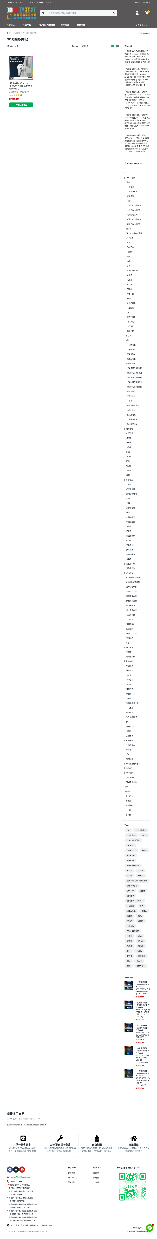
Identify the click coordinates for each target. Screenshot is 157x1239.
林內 (141, 906)
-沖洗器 (128, 684)
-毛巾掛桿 (129, 680)
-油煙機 (128, 438)
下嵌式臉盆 (131, 345)
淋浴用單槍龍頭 (133, 931)
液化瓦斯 (130, 926)
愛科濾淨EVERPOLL (135, 901)
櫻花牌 (129, 921)
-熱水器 (128, 754)
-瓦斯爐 (128, 457)
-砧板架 (128, 531)
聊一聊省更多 (23, 1144)
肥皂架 (129, 298)
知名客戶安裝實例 (47, 25)
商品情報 (65, 25)
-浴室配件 (129, 238)
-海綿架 (128, 526)
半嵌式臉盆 (131, 350)
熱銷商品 (127, 791)
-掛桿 (128, 503)
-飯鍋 (128, 475)
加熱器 (128, 801)
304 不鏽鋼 (131, 835)
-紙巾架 (128, 540)
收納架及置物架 (133, 270)
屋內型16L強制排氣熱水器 (137, 881)
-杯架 (128, 512)
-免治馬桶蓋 (130, 745)
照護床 (129, 289)
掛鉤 (128, 266)
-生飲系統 (129, 629)
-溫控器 (128, 750)
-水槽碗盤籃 (130, 522)
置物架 (140, 946)
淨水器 (129, 936)
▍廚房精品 (128, 480)
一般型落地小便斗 (134, 210)
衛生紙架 (130, 308)
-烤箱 (128, 452)
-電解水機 (129, 638)
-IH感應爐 (129, 433)
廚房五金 (130, 891)
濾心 (140, 936)
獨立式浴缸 (131, 322)
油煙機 (140, 921)
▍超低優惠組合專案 (132, 764)
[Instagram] (16, 1169)
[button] (29, 2)
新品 (127, 643)
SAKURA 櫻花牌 (133, 866)
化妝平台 (130, 247)
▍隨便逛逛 (128, 768)
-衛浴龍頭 (129, 712)
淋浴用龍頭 (131, 410)
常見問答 (71, 1182)
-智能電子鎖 (130, 568)
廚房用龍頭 (131, 391)
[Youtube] (22, 1169)
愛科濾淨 (130, 896)
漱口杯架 (130, 284)
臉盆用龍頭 (131, 415)
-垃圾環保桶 (130, 489)
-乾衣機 (128, 652)
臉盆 (128, 951)
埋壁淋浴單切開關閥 (134, 377)
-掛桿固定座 (130, 508)
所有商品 (11, 25)
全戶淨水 (129, 796)
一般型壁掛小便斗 (134, 205)
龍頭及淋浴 (141, 966)
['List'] (117, 46)
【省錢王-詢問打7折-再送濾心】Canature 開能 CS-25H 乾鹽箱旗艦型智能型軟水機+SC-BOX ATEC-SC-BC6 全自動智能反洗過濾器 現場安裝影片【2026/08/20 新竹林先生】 (137, 121)
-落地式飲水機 (131, 633)
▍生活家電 (128, 647)
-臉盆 (128, 340)
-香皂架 (128, 731)
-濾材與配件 (130, 624)
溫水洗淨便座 (132, 191)
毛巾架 (129, 275)
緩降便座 (130, 196)
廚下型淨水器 (132, 886)
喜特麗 (129, 876)
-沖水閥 (128, 229)
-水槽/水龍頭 (130, 517)
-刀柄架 (128, 484)
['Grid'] (112, 46)
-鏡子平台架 (130, 726)
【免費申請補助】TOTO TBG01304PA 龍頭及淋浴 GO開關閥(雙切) (20, 86)
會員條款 (71, 1173)
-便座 (128, 182)
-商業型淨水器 (131, 596)
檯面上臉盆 (131, 359)
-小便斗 (128, 201)
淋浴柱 (129, 401)
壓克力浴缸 (131, 317)
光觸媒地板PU (132, 215)
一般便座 (130, 187)
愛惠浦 (142, 891)
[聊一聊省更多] (23, 1138)
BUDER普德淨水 (133, 840)
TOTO (129, 871)
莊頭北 (139, 951)
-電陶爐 (128, 471)
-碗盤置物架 (130, 536)
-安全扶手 (129, 670)
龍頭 (128, 966)
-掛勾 (128, 498)
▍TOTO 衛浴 (129, 178)
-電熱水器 (129, 759)
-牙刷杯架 (129, 689)
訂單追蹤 (96, 1182)
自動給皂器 (131, 303)
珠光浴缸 (130, 326)
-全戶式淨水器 (131, 587)
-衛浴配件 (129, 708)
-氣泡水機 (129, 619)
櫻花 (140, 916)
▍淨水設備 (128, 573)
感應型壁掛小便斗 (134, 219)
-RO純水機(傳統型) (133, 577)
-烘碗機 (128, 447)
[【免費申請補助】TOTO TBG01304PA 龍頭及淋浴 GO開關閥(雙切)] (21, 67)
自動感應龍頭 (132, 419)
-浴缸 (128, 312)
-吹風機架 (129, 666)
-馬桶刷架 (129, 736)
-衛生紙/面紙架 (131, 717)
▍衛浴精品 (128, 661)
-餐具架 (128, 559)
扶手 (128, 256)
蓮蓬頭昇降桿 (132, 424)
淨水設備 (129, 805)
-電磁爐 (128, 466)
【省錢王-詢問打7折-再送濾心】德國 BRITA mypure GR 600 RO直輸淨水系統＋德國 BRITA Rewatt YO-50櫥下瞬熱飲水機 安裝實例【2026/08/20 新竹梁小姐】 (137, 56)
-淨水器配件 (130, 778)
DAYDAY (130, 845)
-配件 (128, 461)
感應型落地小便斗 (134, 224)
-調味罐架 (129, 550)
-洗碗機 (128, 443)
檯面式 (144, 911)
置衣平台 (130, 294)
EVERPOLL (131, 850)
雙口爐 (129, 956)
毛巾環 (129, 280)
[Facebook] (10, 1169)
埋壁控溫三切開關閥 (134, 368)
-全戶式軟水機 (131, 591)
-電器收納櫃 (130, 657)
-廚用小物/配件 (131, 494)
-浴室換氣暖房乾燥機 (134, 233)
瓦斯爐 (129, 946)
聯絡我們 (96, 1178)
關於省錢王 (82, 25)
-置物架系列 (130, 545)
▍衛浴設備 (128, 740)
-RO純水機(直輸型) (133, 582)
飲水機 (139, 961)
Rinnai (144, 850)
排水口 (129, 261)
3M (128, 830)
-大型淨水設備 (131, 601)
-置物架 (128, 694)
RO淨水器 (131, 855)
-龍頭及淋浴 (130, 364)
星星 (126, 787)
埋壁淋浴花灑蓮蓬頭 (134, 382)
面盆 (128, 961)
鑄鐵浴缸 (130, 331)
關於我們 (96, 1173)
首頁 (8, 33)
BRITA (144, 835)
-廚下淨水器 (130, 605)
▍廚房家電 (128, 429)
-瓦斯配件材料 (131, 782)
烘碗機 (129, 941)
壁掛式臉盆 (131, 354)
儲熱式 (140, 871)
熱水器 (128, 810)
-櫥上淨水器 (130, 615)
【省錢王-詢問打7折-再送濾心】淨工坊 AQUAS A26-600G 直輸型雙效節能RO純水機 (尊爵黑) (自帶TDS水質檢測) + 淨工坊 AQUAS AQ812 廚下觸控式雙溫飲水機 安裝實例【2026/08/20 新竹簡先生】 (137, 100)
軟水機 (128, 815)
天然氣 (140, 876)
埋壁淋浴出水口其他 (134, 373)
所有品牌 (27, 25)
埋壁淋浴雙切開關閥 (134, 387)
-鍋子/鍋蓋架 (130, 554)
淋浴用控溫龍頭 (133, 405)
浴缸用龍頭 (131, 396)
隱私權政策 (72, 1178)
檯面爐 (129, 916)
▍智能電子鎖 (129, 564)
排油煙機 (130, 906)
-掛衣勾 (128, 675)
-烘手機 (128, 336)
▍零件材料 (128, 773)
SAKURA (130, 860)
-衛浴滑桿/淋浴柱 (132, 703)
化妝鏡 (129, 252)
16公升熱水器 (141, 830)
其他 (128, 243)
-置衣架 (128, 698)
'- (124, 173)
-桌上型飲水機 (131, 610)
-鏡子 (128, 722)
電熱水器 (141, 956)
